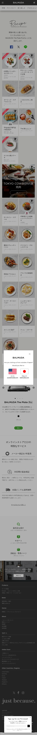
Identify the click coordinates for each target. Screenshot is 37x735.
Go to (12, 376)
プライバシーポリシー (11, 729)
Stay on (24, 376)
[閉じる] (30, 718)
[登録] (29, 726)
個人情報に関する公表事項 (22, 729)
